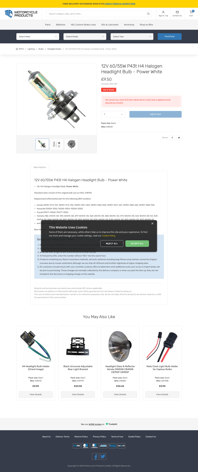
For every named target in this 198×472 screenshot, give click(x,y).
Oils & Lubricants (110, 24)
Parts (48, 24)
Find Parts (170, 36)
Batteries (60, 24)
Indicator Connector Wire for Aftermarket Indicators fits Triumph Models (162, 369)
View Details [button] (36, 394)
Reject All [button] (112, 243)
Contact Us (151, 436)
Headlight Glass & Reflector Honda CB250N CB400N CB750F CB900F (78, 369)
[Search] (148, 14)
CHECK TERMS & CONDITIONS (120, 4)
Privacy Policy (99, 436)
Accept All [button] (137, 243)
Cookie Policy (134, 436)
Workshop (129, 24)
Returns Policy (81, 436)
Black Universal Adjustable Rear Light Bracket (35, 368)
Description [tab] (40, 167)
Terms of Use (117, 436)
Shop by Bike (146, 24)
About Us (46, 436)
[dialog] (99, 236)
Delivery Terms (62, 436)
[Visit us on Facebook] (95, 456)
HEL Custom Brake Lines (83, 24)
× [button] (152, 224)
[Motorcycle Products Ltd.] (20, 14)
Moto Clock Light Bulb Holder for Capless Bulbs (120, 368)
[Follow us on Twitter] (103, 456)
